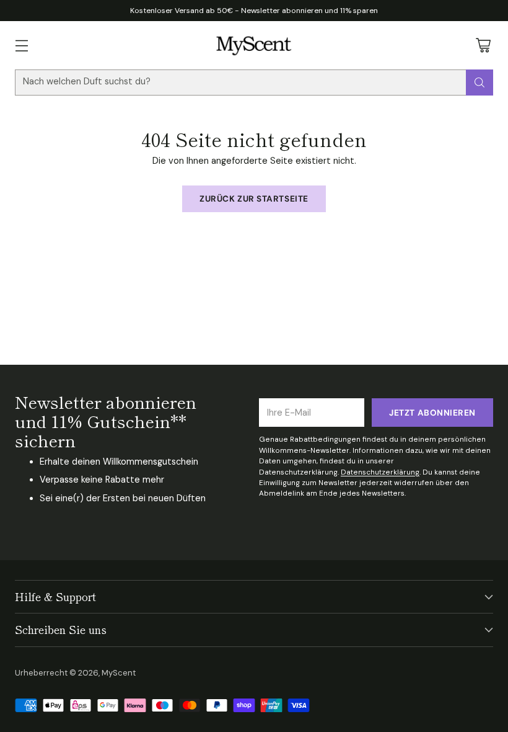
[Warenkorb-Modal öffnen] (483, 45)
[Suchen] (479, 82)
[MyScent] (254, 45)
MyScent (119, 672)
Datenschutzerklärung (380, 472)
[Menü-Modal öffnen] (21, 45)
